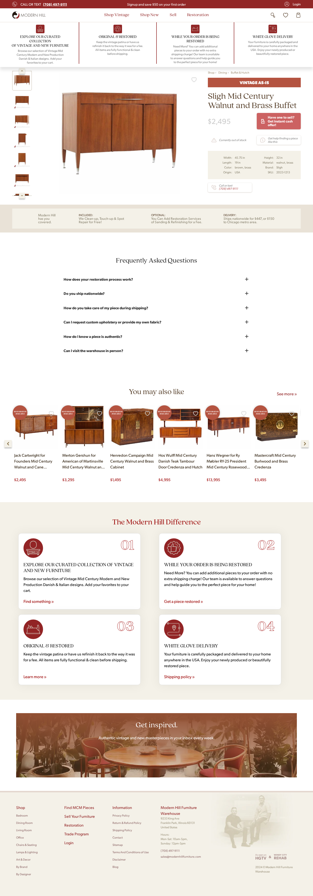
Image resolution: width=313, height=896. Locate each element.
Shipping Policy (122, 830)
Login (297, 4)
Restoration (198, 14)
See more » (287, 393)
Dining (222, 72)
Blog (115, 867)
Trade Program (76, 833)
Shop (211, 72)
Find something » (38, 601)
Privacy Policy (121, 815)
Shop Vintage (116, 14)
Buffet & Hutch (240, 72)
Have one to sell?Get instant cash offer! (281, 121)
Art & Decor (23, 859)
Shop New (149, 14)
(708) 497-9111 (170, 850)
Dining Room (24, 823)
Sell (173, 14)
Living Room (24, 830)
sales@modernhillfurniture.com (181, 856)
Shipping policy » (179, 676)
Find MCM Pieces (79, 807)
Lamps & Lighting (27, 852)
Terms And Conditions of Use (130, 852)
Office (20, 837)
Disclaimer (119, 859)
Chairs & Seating (26, 845)
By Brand (21, 867)
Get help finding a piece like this (283, 139)
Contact (117, 837)
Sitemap (117, 845)
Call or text (44, 4)
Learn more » (34, 676)
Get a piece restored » (183, 601)
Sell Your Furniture (79, 816)
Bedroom (22, 815)
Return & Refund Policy (126, 823)
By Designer (23, 874)
